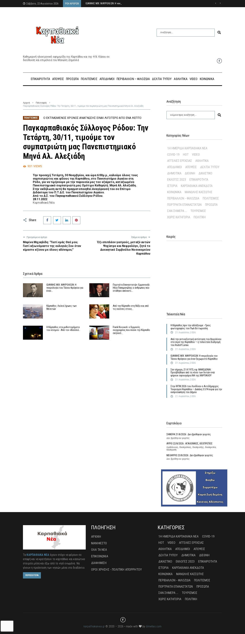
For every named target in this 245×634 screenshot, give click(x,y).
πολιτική (200, 217)
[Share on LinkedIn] (67, 220)
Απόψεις (191, 167)
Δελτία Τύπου (210, 167)
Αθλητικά (202, 161)
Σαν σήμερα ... (177, 211)
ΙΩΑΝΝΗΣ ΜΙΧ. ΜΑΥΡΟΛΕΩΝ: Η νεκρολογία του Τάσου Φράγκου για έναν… (64, 287)
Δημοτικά (174, 173)
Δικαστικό (205, 173)
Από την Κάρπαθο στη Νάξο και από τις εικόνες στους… (131, 307)
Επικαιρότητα (198, 179)
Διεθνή (190, 173)
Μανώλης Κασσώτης (198, 192)
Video (196, 154)
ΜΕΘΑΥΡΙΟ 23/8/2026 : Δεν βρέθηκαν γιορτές (189, 455)
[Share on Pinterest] (76, 220)
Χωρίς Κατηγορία (178, 217)
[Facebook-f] (219, 60)
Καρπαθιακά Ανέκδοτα (197, 186)
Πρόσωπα (211, 204)
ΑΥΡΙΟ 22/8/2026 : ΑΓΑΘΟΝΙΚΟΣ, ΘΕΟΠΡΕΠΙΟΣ (189, 443)
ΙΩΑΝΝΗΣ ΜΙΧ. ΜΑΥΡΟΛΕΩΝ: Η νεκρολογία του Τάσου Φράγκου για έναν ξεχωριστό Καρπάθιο (194, 357)
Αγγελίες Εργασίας (179, 161)
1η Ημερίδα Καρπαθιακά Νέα (187, 148)
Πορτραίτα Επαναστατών (184, 204)
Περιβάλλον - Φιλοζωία (183, 198)
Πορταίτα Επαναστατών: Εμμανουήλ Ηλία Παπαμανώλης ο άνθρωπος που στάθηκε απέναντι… (131, 287)
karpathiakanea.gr (94, 626)
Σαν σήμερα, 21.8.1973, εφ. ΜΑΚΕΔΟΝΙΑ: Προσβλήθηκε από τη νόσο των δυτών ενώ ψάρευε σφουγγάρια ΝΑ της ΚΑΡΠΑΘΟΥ (193, 372)
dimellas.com (153, 626)
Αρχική (26, 103)
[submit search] (219, 32)
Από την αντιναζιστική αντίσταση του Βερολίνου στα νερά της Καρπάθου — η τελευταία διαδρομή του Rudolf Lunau (196, 342)
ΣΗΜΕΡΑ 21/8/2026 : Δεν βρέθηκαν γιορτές (188, 434)
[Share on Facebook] (47, 220)
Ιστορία (172, 186)
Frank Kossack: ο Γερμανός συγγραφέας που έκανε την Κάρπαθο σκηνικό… (131, 330)
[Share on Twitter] (57, 220)
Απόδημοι (174, 167)
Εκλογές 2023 (176, 179)
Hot (186, 154)
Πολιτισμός (41, 103)
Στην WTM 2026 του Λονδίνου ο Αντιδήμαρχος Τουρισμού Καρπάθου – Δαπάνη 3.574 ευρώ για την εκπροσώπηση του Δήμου (196, 389)
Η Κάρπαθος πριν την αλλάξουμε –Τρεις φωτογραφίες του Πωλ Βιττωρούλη (191, 327)
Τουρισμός (198, 211)
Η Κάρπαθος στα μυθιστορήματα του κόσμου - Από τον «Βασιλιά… (63, 329)
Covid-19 (173, 154)
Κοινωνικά (174, 192)
